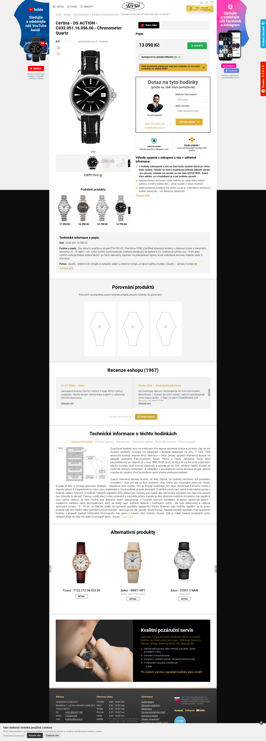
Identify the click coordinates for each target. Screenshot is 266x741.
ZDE (175, 57)
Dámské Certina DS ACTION (105, 14)
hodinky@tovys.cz (154, 127)
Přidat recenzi (148, 416)
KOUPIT (198, 45)
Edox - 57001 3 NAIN (184, 590)
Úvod (58, 14)
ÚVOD (73, 6)
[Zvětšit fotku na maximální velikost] (58, 53)
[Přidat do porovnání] (58, 47)
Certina (67, 14)
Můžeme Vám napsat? (186, 94)
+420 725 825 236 (155, 123)
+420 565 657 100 (74, 712)
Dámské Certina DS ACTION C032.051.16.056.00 (145, 14)
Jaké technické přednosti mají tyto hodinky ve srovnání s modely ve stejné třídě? (170, 67)
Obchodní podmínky (150, 705)
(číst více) (127, 516)
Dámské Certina (81, 14)
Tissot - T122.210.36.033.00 (81, 590)
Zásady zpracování (150, 719)
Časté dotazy (147, 702)
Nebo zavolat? (182, 106)
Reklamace (146, 709)
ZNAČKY (88, 6)
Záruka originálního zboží (153, 712)
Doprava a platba (149, 716)
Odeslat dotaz (187, 122)
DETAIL (81, 596)
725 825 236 (71, 716)
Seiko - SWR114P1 (133, 590)
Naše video (151, 25)
